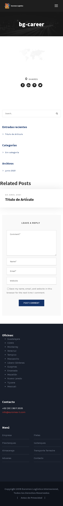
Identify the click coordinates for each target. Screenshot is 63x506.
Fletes (37, 435)
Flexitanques (9, 443)
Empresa (7, 435)
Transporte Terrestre (44, 450)
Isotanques (40, 443)
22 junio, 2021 (13, 195)
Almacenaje (8, 450)
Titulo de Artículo (14, 134)
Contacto (38, 458)
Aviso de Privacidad (31, 497)
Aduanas (6, 458)
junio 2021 (10, 170)
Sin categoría (12, 152)
